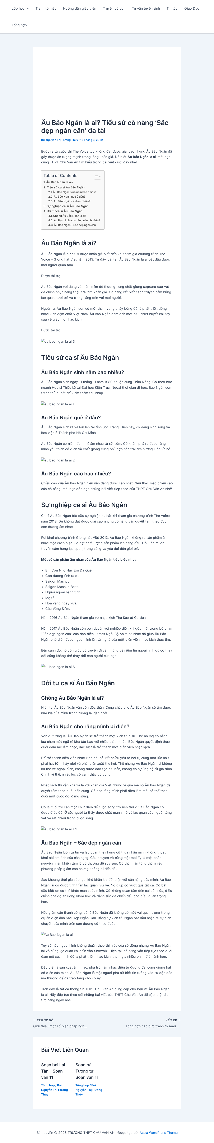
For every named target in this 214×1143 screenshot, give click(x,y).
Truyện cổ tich (114, 8)
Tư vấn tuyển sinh (146, 8)
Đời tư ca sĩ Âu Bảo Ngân (65, 211)
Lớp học (18, 8)
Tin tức (172, 8)
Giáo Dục (191, 8)
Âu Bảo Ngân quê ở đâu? (69, 196)
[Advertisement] (107, 86)
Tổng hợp (19, 25)
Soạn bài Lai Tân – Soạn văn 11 (53, 1071)
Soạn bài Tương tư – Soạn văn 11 (86, 1071)
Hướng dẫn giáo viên (79, 8)
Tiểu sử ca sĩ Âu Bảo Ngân (66, 187)
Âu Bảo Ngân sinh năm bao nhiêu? (75, 192)
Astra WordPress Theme (159, 1132)
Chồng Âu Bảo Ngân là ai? (69, 215)
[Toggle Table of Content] (95, 176)
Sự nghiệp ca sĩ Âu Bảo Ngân (68, 206)
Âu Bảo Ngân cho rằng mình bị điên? (77, 220)
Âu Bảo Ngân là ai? (59, 182)
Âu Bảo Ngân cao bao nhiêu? (72, 201)
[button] (27, 8)
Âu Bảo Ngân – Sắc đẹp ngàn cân (75, 225)
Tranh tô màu (46, 8)
